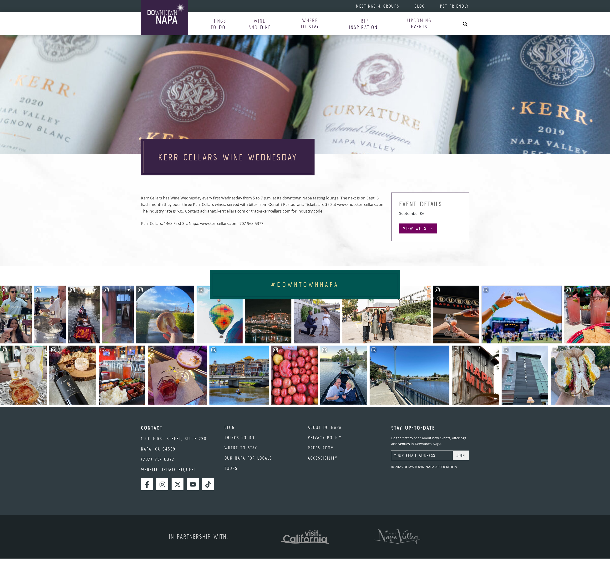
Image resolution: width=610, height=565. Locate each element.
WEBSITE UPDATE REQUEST (168, 469)
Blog (420, 6)
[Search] (465, 23)
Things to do (239, 437)
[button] (218, 24)
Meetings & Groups (377, 6)
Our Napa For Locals (248, 458)
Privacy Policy (325, 437)
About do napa (325, 427)
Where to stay (240, 447)
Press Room (321, 447)
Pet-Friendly (454, 6)
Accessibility (323, 458)
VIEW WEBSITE (418, 228)
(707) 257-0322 (157, 459)
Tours (231, 468)
